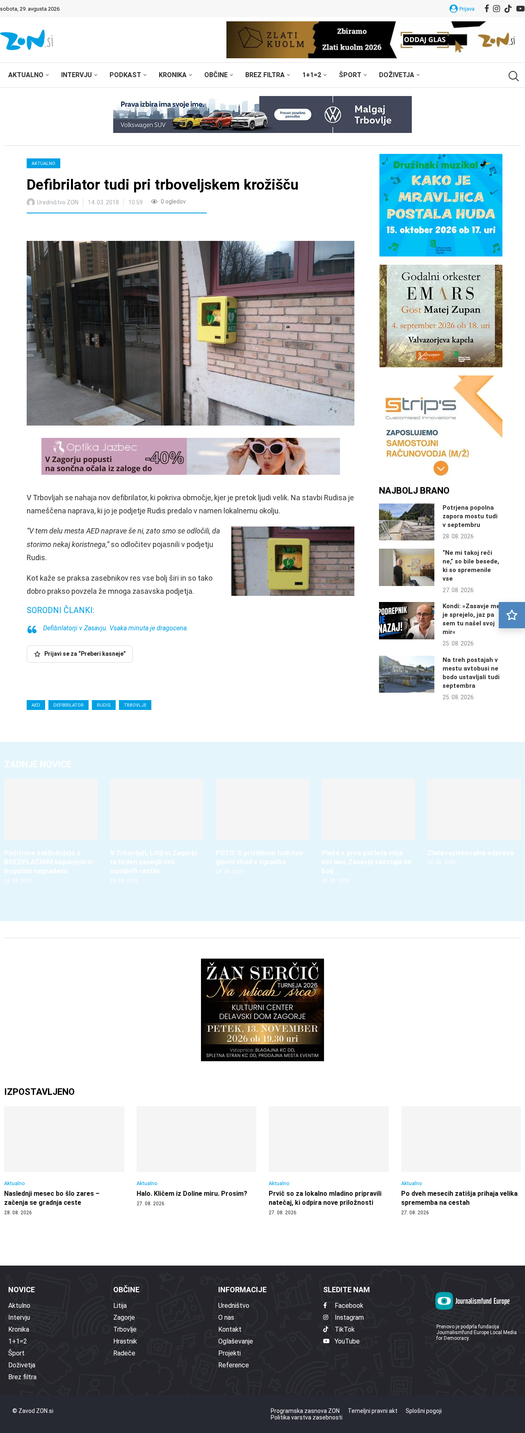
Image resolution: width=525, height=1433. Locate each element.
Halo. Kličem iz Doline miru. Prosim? (192, 1193)
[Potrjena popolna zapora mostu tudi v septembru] (406, 522)
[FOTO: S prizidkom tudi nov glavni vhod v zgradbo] (262, 827)
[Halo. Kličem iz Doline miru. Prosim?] (197, 1156)
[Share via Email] (106, 228)
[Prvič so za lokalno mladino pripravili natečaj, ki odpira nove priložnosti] (329, 1161)
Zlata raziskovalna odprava (470, 853)
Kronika (173, 75)
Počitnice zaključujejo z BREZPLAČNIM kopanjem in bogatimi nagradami (48, 862)
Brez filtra (265, 75)
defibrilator (68, 705)
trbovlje (135, 705)
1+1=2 (311, 75)
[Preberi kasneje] (512, 615)
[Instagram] (496, 8)
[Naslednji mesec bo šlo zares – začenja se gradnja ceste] (64, 1161)
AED (36, 705)
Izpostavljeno (39, 1092)
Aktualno (25, 75)
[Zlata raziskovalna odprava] (474, 822)
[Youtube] (520, 8)
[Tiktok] (508, 8)
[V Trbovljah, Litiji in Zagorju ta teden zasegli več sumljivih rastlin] (156, 831)
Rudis (104, 705)
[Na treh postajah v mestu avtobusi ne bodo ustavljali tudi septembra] (406, 674)
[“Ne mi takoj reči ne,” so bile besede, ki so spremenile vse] (406, 567)
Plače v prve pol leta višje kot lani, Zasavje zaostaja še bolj (366, 862)
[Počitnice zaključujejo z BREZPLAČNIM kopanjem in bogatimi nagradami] (51, 831)
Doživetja (396, 75)
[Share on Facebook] (69, 228)
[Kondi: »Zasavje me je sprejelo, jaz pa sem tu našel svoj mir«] (406, 620)
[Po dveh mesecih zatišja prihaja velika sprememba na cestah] (461, 1161)
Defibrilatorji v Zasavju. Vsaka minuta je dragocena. (115, 628)
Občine (216, 75)
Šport (350, 75)
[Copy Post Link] (87, 228)
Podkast (125, 75)
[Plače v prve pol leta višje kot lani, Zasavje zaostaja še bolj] (368, 831)
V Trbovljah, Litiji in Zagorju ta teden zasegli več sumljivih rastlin (153, 862)
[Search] (513, 76)
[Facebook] (486, 8)
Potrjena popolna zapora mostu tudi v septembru (470, 516)
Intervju (76, 75)
